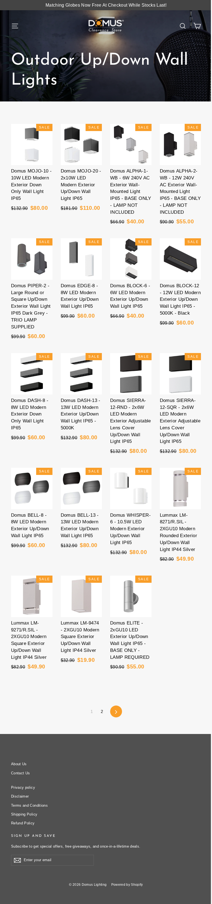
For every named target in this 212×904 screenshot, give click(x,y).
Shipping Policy (24, 814)
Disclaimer (20, 796)
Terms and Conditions (29, 805)
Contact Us (20, 773)
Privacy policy (23, 787)
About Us (19, 764)
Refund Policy (23, 823)
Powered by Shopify (127, 885)
